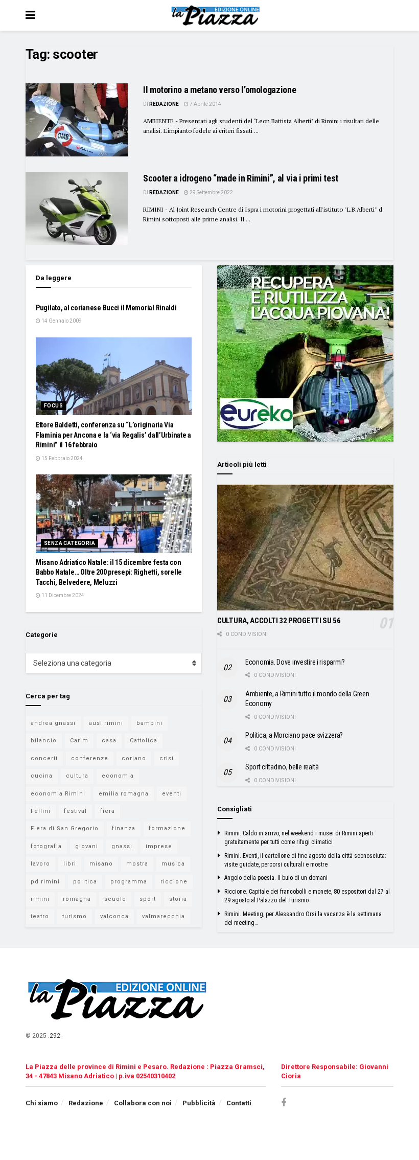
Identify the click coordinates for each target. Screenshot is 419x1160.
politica (85, 881)
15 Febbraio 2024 (61, 458)
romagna (77, 899)
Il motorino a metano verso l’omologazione (219, 89)
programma (128, 881)
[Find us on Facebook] (283, 1103)
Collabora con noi (143, 1103)
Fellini (41, 811)
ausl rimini (106, 723)
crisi (166, 758)
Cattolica (143, 740)
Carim (79, 740)
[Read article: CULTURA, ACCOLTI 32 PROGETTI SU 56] (305, 548)
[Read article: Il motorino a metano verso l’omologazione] (77, 119)
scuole (115, 899)
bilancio (44, 740)
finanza (123, 828)
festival (75, 811)
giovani (86, 846)
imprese (159, 846)
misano (101, 863)
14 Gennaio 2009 (61, 321)
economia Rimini (58, 793)
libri (69, 863)
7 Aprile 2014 (205, 104)
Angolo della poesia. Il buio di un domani (276, 877)
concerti (44, 758)
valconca (114, 916)
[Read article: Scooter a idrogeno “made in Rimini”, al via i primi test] (77, 208)
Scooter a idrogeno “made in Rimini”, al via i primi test (240, 178)
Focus (53, 405)
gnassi (121, 846)
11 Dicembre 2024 (62, 595)
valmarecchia (163, 916)
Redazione (164, 104)
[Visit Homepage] (217, 15)
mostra (137, 863)
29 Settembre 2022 (211, 192)
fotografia (46, 846)
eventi (171, 793)
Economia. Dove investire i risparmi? (295, 662)
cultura (77, 775)
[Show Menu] (30, 15)
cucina (42, 775)
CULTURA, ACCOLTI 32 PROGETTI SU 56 (279, 620)
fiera (107, 811)
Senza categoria (69, 543)
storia (178, 899)
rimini (40, 899)
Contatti (238, 1103)
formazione (167, 828)
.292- (55, 1035)
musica (173, 863)
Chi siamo (42, 1103)
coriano (134, 758)
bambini (149, 723)
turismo (74, 916)
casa (109, 740)
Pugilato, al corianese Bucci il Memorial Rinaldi (106, 308)
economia (118, 775)
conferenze (89, 758)
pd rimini (45, 881)
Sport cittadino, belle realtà (282, 767)
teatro (40, 916)
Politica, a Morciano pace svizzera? (294, 735)
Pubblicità (199, 1103)
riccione (174, 881)
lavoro (40, 863)
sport (147, 899)
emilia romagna (124, 793)
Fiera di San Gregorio (65, 828)
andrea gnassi (53, 723)
